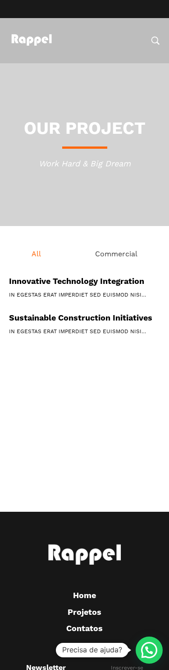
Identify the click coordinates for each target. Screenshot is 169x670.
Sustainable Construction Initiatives (80, 318)
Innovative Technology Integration (76, 281)
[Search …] (155, 41)
